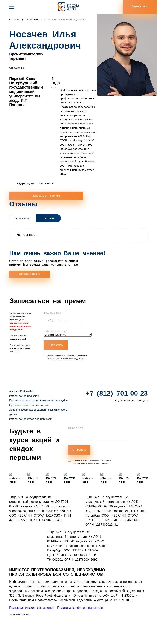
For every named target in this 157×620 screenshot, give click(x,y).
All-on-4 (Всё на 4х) (21, 391)
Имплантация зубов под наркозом (30, 418)
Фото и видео (22, 218)
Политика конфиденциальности (80, 607)
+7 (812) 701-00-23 (117, 393)
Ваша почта (75, 428)
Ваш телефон (52, 313)
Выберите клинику (55, 331)
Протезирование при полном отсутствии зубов (38, 400)
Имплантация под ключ (24, 395)
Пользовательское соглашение (31, 607)
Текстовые (48, 218)
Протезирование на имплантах (28, 405)
